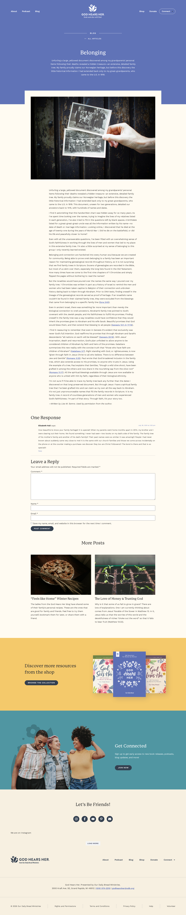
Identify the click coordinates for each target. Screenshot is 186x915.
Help (151, 906)
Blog (37, 11)
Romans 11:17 (56, 372)
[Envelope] (110, 819)
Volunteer (171, 906)
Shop (141, 11)
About (14, 11)
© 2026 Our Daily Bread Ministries (26, 906)
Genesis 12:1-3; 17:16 (122, 325)
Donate (153, 11)
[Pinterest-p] (101, 819)
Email (34, 514)
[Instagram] (76, 819)
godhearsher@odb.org (123, 888)
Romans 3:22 (73, 358)
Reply (40, 451)
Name (34, 504)
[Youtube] (93, 819)
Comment (36, 472)
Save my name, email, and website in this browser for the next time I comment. (72, 523)
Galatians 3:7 (77, 351)
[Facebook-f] (85, 819)
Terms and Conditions (99, 906)
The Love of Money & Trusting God (119, 598)
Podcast (26, 11)
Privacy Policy (129, 906)
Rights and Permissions (65, 906)
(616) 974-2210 (103, 888)
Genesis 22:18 (106, 337)
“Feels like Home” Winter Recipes (54, 598)
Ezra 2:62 (104, 302)
